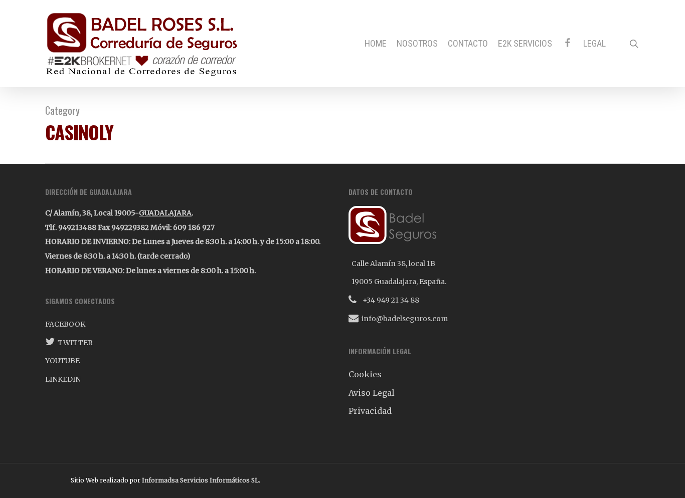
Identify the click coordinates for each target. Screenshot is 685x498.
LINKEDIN (63, 379)
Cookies (365, 374)
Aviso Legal (372, 393)
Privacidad (370, 411)
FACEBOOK (65, 324)
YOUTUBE (62, 360)
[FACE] (567, 43)
